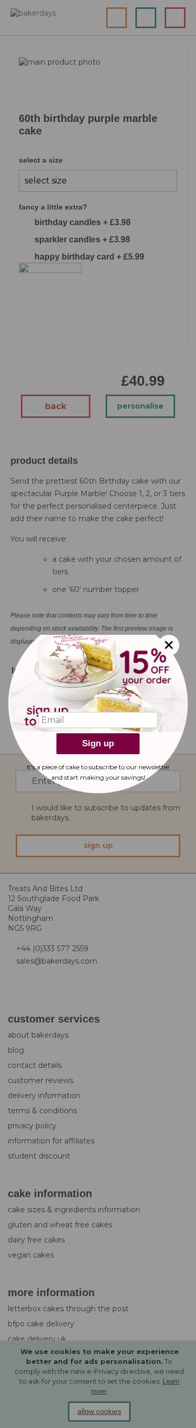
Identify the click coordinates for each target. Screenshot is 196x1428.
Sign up (98, 743)
